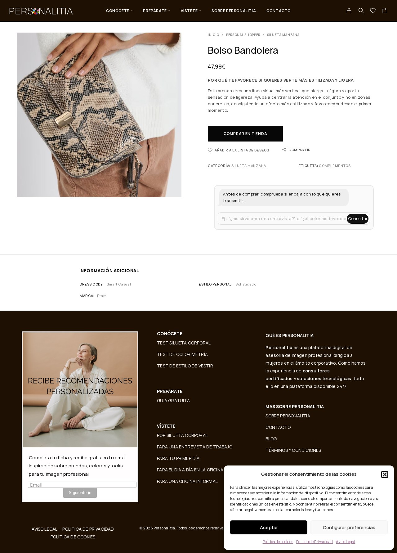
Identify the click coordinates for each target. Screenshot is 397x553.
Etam (101, 295)
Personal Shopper (243, 35)
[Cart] (385, 11)
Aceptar (269, 527)
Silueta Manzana (283, 35)
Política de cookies (278, 541)
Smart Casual (119, 284)
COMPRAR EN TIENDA (245, 133)
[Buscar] (361, 10)
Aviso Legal (345, 541)
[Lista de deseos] (373, 11)
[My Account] (349, 10)
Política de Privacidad (314, 541)
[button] (384, 474)
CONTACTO (278, 10)
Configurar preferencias (349, 527)
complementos (334, 165)
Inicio (213, 35)
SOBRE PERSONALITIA (234, 10)
